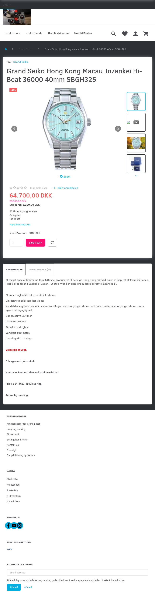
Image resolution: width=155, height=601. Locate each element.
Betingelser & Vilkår (18, 439)
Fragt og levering (16, 428)
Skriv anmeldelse (67, 188)
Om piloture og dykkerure (21, 455)
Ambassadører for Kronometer (23, 423)
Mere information (19, 224)
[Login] (135, 33)
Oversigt (11, 450)
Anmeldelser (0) (40, 269)
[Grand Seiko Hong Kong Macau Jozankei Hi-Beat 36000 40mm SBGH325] (66, 128)
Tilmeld (14, 587)
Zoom (67, 176)
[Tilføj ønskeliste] (52, 243)
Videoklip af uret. (16, 349)
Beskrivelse (14, 269)
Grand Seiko (20, 62)
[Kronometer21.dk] (17, 17)
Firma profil (13, 434)
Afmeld (28, 587)
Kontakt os (13, 444)
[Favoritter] (124, 33)
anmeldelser (38, 188)
